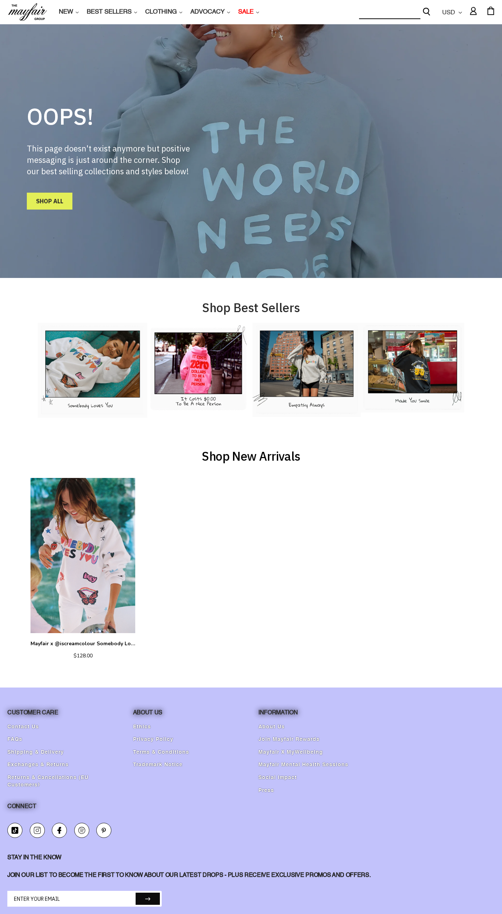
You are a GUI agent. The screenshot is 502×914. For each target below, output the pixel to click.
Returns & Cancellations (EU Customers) (48, 781)
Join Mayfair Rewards (289, 739)
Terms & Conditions (161, 752)
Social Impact (277, 777)
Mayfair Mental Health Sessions (303, 764)
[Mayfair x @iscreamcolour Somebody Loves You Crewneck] (83, 555)
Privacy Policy (153, 739)
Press (266, 790)
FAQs (14, 739)
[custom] (14, 830)
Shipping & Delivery (35, 752)
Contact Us (23, 726)
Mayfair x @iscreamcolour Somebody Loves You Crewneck (83, 643)
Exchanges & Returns (38, 764)
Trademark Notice (158, 764)
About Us (271, 726)
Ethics (142, 726)
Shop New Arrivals (251, 456)
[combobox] (389, 12)
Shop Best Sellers (251, 307)
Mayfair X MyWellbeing (290, 752)
